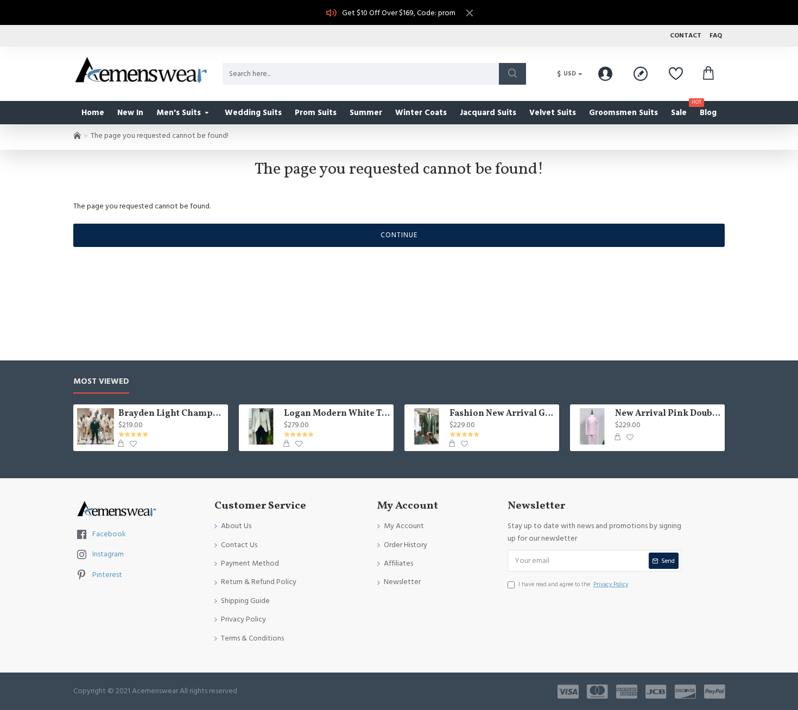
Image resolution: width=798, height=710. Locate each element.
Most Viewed (101, 382)
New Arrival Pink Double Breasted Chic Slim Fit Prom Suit (668, 414)
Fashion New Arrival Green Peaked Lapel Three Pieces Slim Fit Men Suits (502, 414)
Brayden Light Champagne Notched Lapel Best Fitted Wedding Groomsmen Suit (171, 414)
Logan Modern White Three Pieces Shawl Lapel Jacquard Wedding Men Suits (337, 414)
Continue (399, 235)
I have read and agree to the (573, 584)
